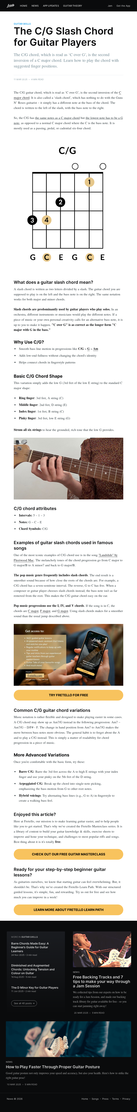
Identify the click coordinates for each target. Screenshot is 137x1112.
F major (45, 611)
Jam (110, 5)
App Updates (51, 5)
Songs (95, 1098)
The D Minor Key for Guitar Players (34, 987)
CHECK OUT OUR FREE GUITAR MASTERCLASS (68, 854)
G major (62, 611)
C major (33, 611)
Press (105, 1098)
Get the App (123, 5)
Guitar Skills (22, 23)
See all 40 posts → (24, 1003)
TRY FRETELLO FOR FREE (68, 695)
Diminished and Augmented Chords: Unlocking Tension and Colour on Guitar (33, 969)
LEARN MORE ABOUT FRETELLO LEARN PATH (68, 910)
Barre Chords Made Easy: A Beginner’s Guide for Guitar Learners (30, 947)
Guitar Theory (72, 5)
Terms (115, 1098)
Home (23, 5)
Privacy (126, 1098)
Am (95, 348)
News (35, 5)
